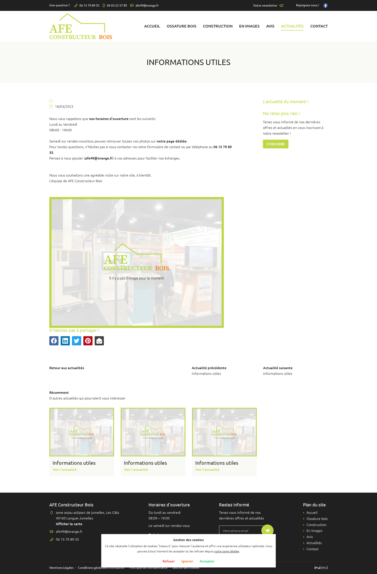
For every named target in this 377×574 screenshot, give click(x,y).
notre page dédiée (226, 551)
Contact (319, 26)
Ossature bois (181, 26)
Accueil (152, 26)
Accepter (207, 561)
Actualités (292, 26)
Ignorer (187, 561)
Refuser (169, 561)
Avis (270, 26)
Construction (218, 26)
